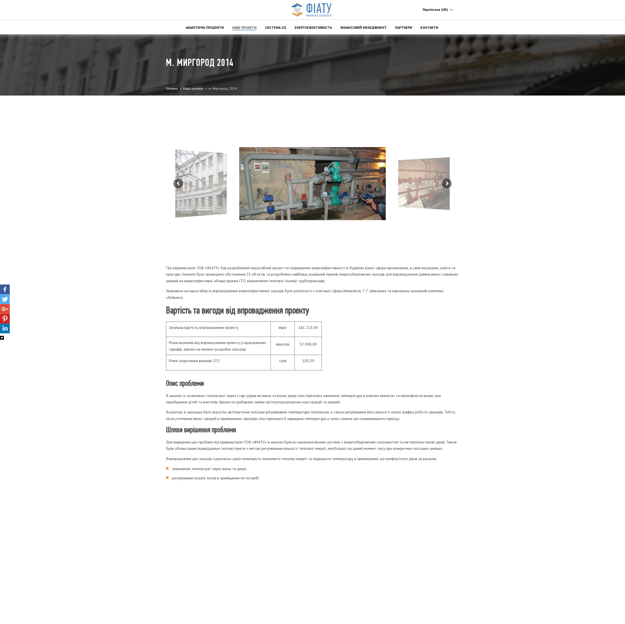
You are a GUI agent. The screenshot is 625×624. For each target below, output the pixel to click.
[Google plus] (5, 309)
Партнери (403, 27)
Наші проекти (244, 27)
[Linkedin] (5, 329)
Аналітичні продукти (205, 27)
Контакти (429, 27)
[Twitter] (5, 299)
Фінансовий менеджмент (363, 27)
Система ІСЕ (275, 27)
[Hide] (2, 338)
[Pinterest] (5, 319)
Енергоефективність (313, 27)
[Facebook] (5, 289)
